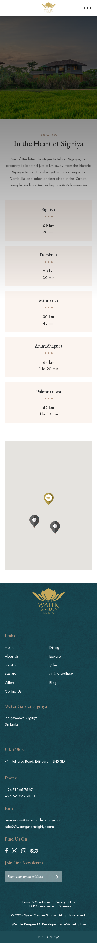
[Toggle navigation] (87, 8)
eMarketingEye (75, 924)
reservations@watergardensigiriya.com (33, 820)
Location (11, 665)
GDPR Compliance (40, 906)
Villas (53, 665)
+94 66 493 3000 (20, 796)
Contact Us (13, 691)
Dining (54, 647)
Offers (9, 682)
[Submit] (57, 876)
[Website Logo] (48, 8)
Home (9, 647)
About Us (11, 656)
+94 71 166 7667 (19, 789)
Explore (55, 656)
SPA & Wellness (61, 673)
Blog (52, 682)
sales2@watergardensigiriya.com (29, 826)
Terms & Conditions (36, 902)
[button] (55, 527)
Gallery (10, 673)
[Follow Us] (6, 850)
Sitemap (65, 906)
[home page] (48, 601)
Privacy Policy (65, 902)
